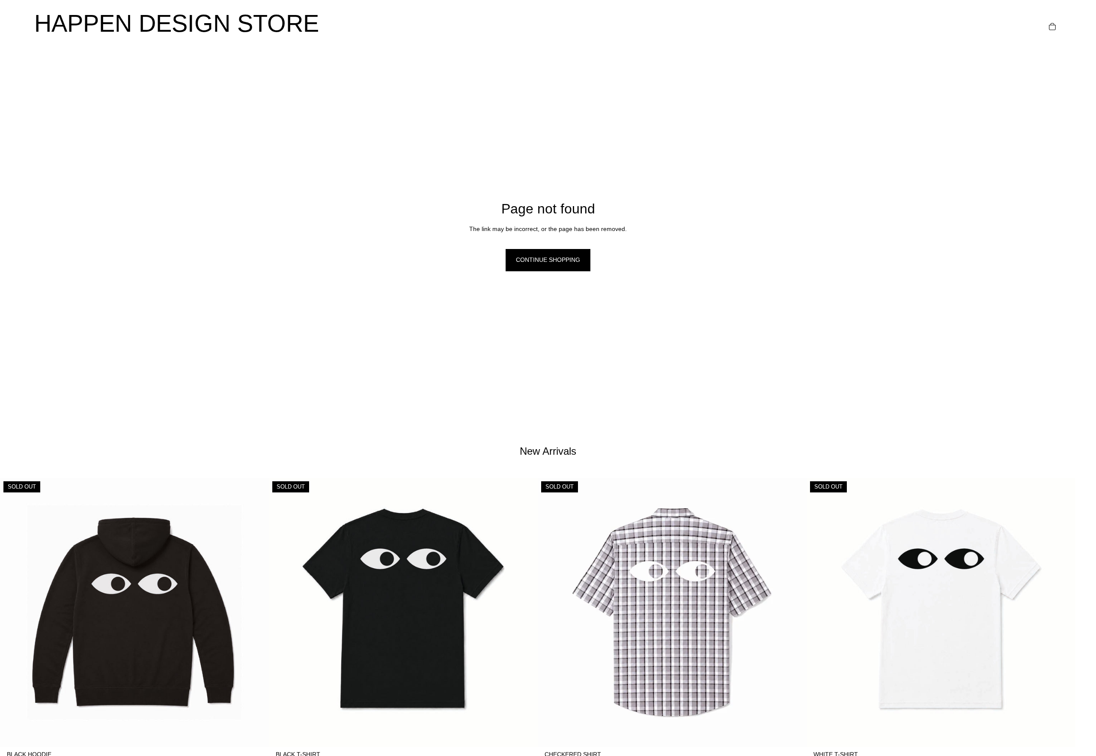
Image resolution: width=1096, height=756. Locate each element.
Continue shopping (548, 259)
